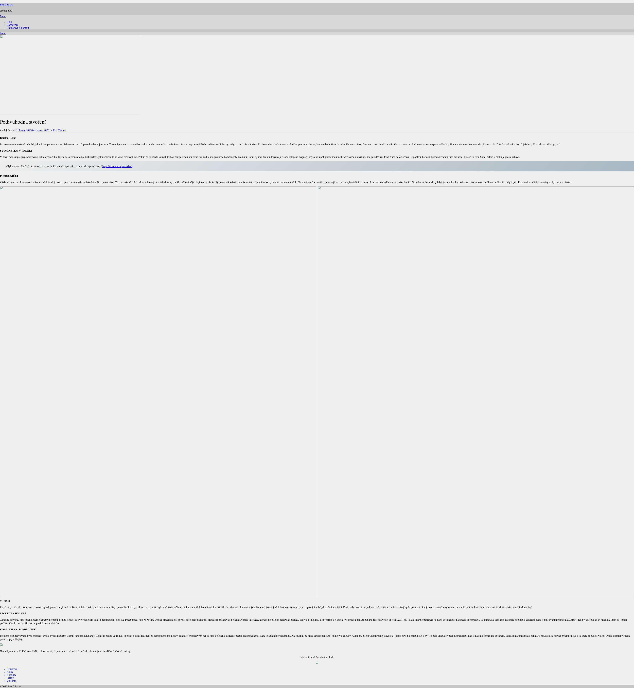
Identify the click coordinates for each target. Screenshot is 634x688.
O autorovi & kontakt (18, 27)
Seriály (10, 677)
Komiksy (11, 674)
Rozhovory (12, 24)
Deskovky (12, 669)
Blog (9, 21)
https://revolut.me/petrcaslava (117, 166)
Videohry (11, 680)
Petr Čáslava (6, 4)
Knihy (10, 671)
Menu (3, 16)
